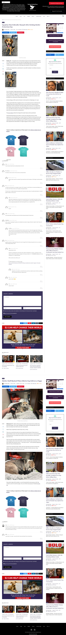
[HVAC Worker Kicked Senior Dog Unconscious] (8, 358)
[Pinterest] (3, 71)
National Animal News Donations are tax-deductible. (55, 41)
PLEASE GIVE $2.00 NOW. (55, 46)
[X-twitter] (35, 630)
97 (60, 123)
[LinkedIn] (3, 69)
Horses (33, 16)
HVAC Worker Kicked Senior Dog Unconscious (8, 366)
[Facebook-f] (31, 630)
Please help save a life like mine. (56, 35)
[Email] (3, 74)
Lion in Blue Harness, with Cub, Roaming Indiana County (54, 200)
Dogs (21, 16)
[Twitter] (3, 66)
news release (10, 112)
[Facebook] (3, 63)
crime (47, 115)
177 (60, 97)
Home (17, 16)
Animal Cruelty (38, 16)
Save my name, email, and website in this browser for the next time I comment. (21, 310)
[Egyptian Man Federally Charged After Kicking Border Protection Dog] (10, 55)
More (48, 16)
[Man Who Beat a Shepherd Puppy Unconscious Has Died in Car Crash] (55, 86)
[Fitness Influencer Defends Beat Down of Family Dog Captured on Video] (55, 136)
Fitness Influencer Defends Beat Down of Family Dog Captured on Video (54, 144)
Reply (41, 174)
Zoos (44, 16)
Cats (24, 16)
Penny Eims (7, 29)
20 (31, 369)
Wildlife (28, 16)
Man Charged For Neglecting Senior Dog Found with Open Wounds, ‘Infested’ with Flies (35, 366)
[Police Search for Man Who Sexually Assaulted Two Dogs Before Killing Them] (55, 111)
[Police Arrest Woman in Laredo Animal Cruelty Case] (22, 358)
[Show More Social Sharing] (25, 32)
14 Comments (19, 29)
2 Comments (28, 383)
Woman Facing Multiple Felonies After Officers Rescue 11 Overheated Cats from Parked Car (55, 250)
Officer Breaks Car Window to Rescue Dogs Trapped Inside (54, 172)
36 (17, 368)
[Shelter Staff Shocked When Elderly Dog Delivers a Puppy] (22, 419)
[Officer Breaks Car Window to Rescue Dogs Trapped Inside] (55, 165)
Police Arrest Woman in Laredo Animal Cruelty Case (21, 366)
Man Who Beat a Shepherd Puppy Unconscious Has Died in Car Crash (54, 94)
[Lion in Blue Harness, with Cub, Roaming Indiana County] (55, 192)
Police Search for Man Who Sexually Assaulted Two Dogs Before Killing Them (53, 119)
